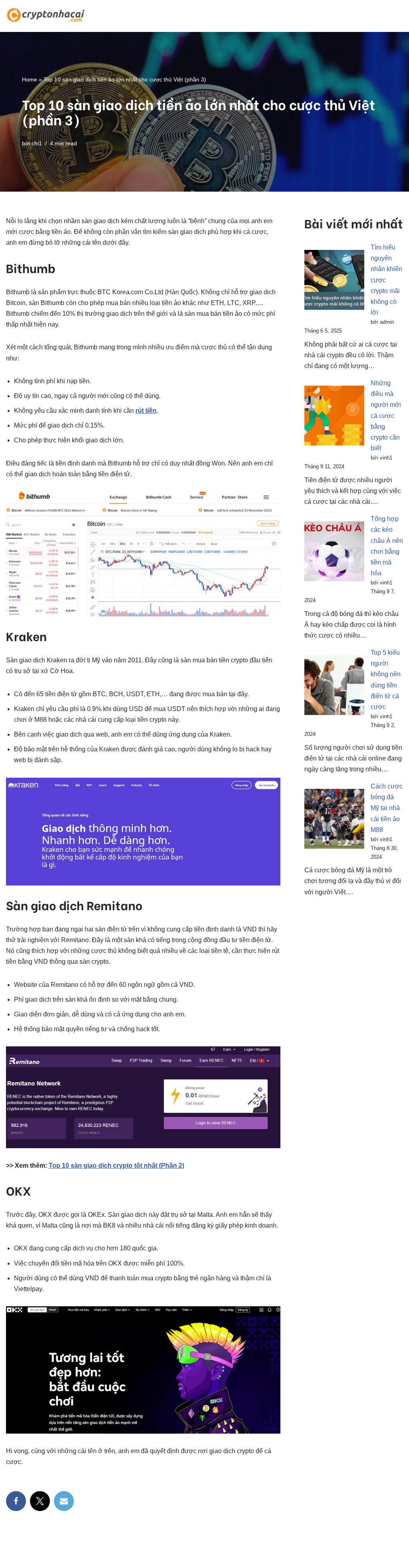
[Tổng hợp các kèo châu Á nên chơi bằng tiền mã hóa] (334, 552)
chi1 (37, 143)
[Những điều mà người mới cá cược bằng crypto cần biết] (334, 417)
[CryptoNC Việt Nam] (46, 16)
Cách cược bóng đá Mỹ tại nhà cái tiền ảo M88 (387, 808)
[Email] (64, 1501)
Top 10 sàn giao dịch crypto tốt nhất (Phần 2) (116, 1165)
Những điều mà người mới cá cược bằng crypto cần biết (386, 416)
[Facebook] (16, 1501)
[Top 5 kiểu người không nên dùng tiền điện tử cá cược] (334, 686)
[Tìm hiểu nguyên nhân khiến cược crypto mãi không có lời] (334, 281)
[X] (40, 1501)
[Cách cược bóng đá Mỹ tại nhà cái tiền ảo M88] (334, 820)
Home (29, 79)
